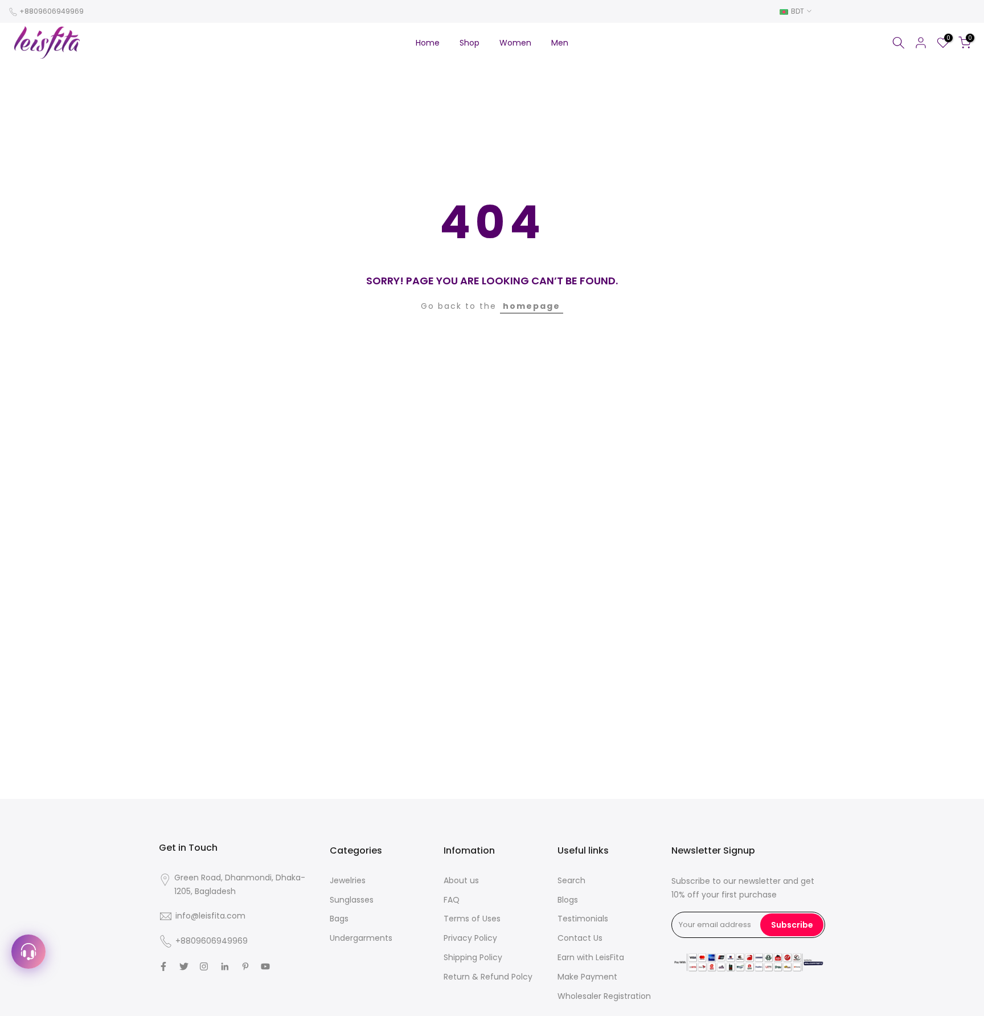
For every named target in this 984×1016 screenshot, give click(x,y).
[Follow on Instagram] (204, 966)
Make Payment (587, 976)
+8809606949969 (51, 11)
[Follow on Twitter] (183, 966)
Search (571, 880)
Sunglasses (352, 899)
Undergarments (361, 938)
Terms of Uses (472, 918)
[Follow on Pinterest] (245, 966)
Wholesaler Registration (604, 996)
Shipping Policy (473, 957)
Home (428, 42)
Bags (339, 918)
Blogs (567, 899)
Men (559, 42)
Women (515, 42)
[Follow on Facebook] (163, 966)
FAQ (452, 899)
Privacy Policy (470, 938)
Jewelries (348, 880)
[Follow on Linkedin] (224, 966)
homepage (531, 306)
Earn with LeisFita (590, 957)
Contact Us (579, 938)
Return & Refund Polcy (488, 976)
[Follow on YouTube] (265, 966)
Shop (469, 42)
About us (461, 880)
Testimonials (582, 918)
